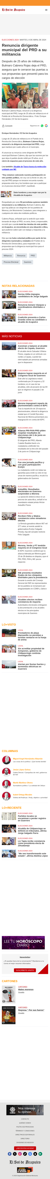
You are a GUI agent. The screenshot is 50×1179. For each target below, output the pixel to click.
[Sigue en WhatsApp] (42, 126)
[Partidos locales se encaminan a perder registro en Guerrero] (9, 817)
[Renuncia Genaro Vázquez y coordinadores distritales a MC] (9, 306)
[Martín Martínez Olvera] (6, 784)
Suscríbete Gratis (25, 970)
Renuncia (21, 256)
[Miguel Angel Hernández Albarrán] (6, 760)
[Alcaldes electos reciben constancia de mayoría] (9, 606)
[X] (15, 1154)
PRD (33, 256)
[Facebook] (10, 1154)
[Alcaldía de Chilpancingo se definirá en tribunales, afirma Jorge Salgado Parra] (9, 829)
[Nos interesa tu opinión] (25, 1110)
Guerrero (27, 262)
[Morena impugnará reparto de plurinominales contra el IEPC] (9, 411)
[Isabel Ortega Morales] (6, 796)
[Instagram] (20, 1154)
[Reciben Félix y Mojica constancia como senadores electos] (9, 525)
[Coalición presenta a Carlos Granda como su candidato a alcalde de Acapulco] (9, 318)
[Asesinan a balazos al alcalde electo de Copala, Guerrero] (9, 354)
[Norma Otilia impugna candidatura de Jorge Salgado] (9, 294)
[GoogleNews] (30, 1154)
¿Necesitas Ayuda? (25, 1148)
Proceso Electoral (11, 262)
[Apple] (35, 1154)
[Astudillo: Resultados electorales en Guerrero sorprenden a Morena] (9, 497)
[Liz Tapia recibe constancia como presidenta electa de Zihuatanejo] (9, 842)
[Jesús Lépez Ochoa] (6, 772)
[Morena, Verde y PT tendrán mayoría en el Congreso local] (9, 554)
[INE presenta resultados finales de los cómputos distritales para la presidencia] (9, 581)
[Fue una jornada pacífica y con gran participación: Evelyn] (9, 470)
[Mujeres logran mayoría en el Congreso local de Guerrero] (9, 383)
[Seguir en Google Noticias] (46, 126)
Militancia (8, 256)
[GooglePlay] (40, 1154)
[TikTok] (25, 1154)
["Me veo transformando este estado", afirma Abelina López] (9, 854)
